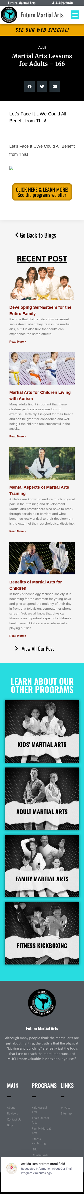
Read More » (17, 341)
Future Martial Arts (42, 14)
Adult (42, 47)
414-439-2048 (62, 2)
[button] (75, 14)
